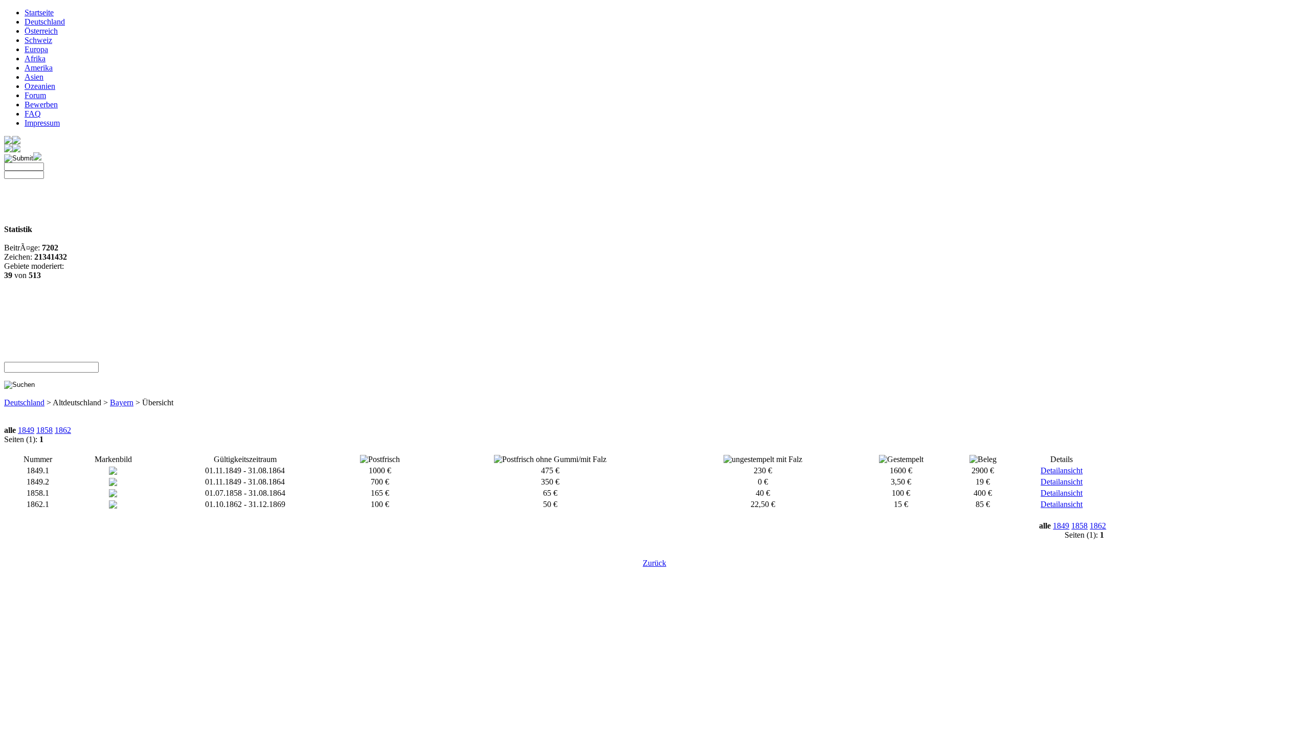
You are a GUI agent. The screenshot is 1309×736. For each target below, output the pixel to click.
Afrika (35, 58)
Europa (36, 49)
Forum (35, 95)
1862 (63, 430)
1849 (26, 430)
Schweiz (38, 40)
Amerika (39, 67)
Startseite (39, 12)
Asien (34, 77)
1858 (44, 430)
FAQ (33, 113)
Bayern (121, 402)
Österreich (41, 31)
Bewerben (41, 104)
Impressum (42, 123)
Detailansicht (1061, 470)
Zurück (654, 563)
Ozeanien (40, 86)
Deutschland (45, 21)
